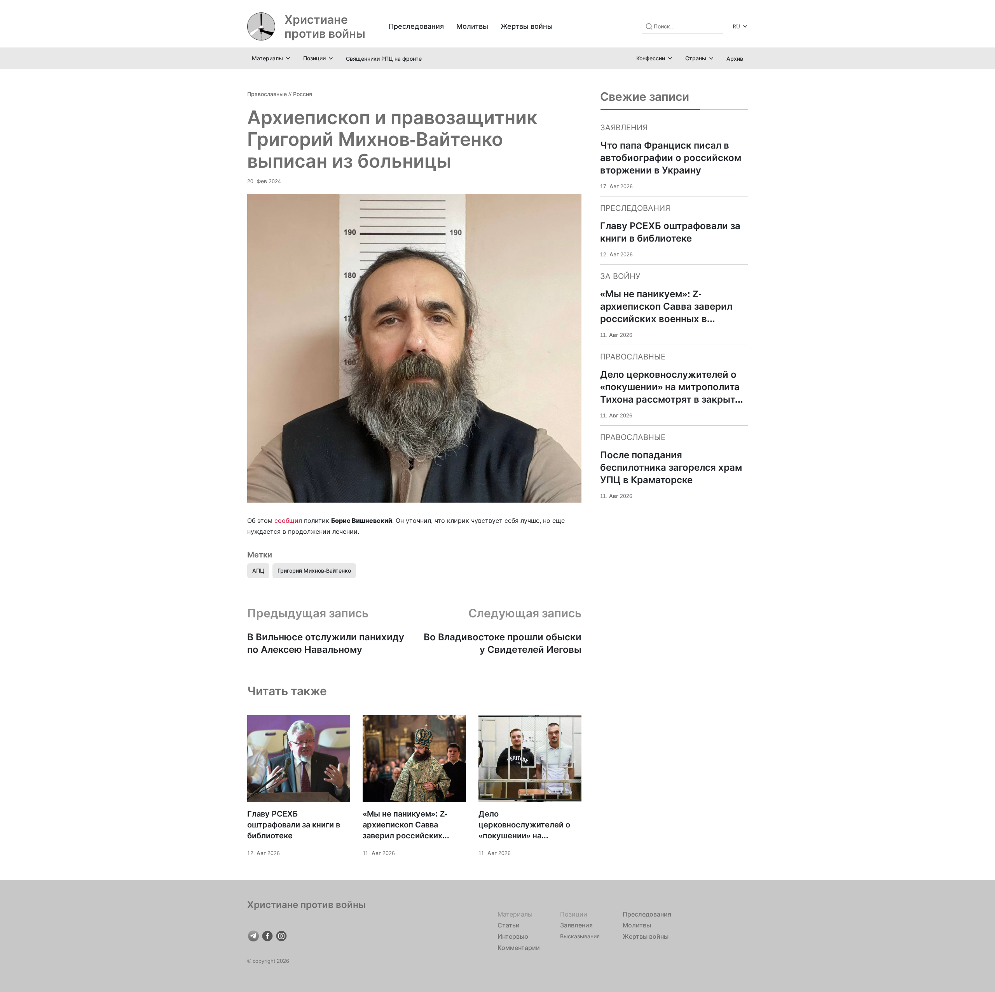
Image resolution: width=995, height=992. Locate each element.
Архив (734, 58)
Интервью (513, 936)
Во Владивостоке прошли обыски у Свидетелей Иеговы (502, 643)
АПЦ (258, 570)
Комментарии (519, 948)
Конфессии (650, 58)
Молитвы (472, 26)
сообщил (288, 520)
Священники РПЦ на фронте (384, 58)
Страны (695, 58)
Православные (267, 94)
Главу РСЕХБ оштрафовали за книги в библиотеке (293, 824)
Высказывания (580, 936)
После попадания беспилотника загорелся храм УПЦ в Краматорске (671, 467)
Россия (302, 94)
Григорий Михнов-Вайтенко (314, 570)
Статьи (509, 925)
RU (736, 26)
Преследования (416, 26)
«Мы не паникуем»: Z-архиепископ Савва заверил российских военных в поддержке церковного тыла (406, 825)
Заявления (576, 925)
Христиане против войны (325, 26)
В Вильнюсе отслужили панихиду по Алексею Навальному (325, 643)
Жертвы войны (527, 26)
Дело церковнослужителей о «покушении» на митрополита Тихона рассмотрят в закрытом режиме (524, 825)
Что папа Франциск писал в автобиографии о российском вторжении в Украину (670, 158)
